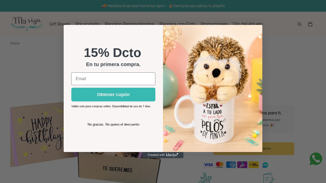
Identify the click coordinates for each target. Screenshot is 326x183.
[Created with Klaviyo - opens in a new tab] (163, 155)
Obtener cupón (113, 94)
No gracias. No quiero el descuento (113, 124)
